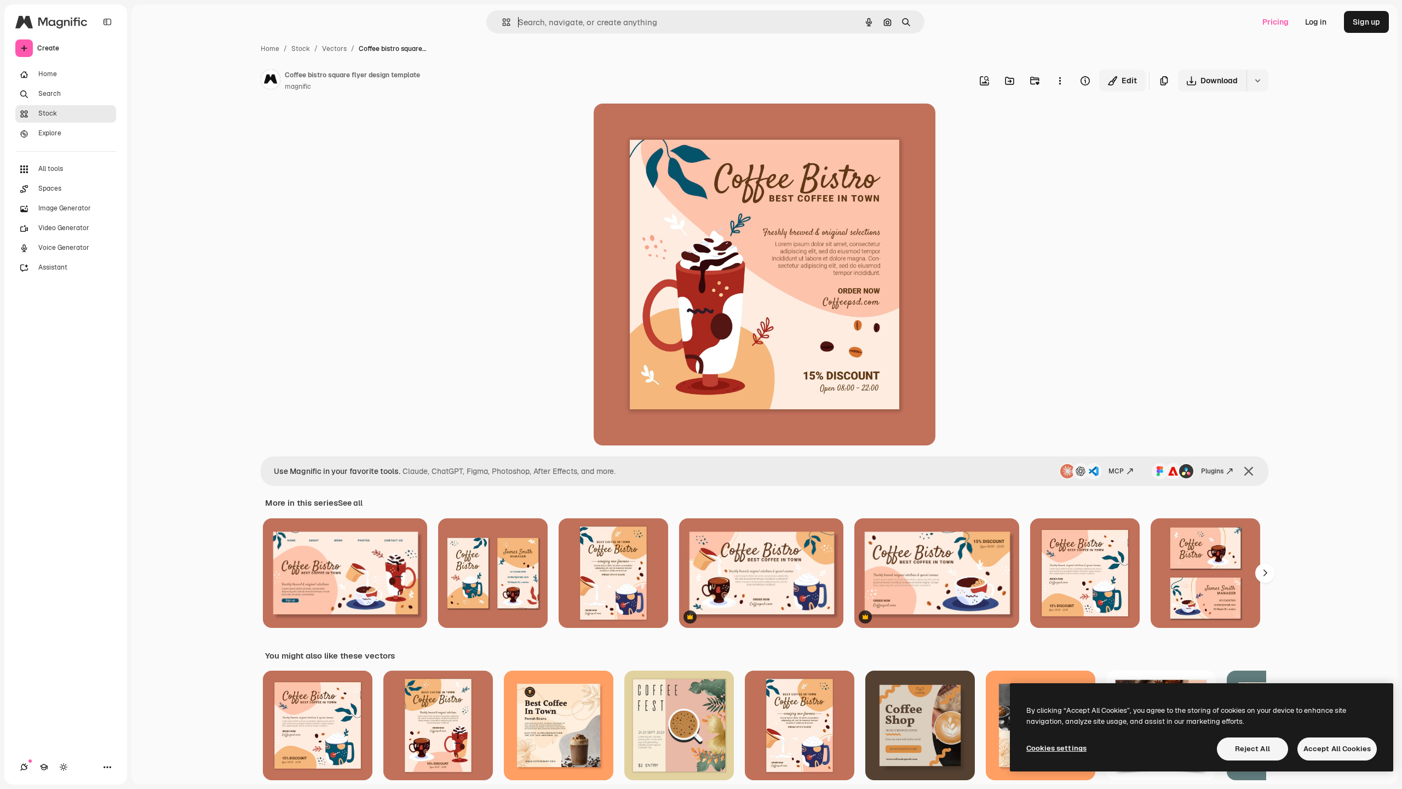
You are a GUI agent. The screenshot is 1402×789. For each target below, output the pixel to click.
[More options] (1060, 81)
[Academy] (44, 767)
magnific (298, 86)
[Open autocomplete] (502, 22)
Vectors (334, 48)
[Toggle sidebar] (107, 22)
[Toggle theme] (63, 767)
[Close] (1248, 471)
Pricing (1275, 22)
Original (663, 124)
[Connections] (24, 767)
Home (270, 48)
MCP (1116, 471)
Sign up (1366, 22)
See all (350, 503)
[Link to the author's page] (270, 81)
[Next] (1265, 573)
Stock (300, 48)
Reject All (1252, 748)
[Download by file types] (1257, 81)
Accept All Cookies (1337, 748)
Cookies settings (1056, 748)
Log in (1315, 22)
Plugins (1212, 471)
